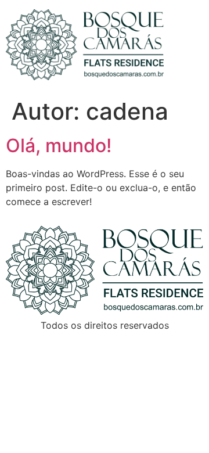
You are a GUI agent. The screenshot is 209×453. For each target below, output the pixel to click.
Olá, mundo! (58, 145)
